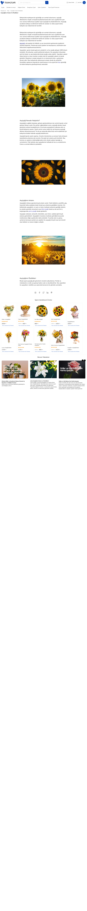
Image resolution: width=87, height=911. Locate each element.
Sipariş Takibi (71, 2)
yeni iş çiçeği (32, 211)
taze (59, 62)
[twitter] (43, 292)
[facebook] (39, 292)
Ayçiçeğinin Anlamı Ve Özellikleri (16, 10)
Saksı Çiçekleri (42, 7)
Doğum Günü (21, 7)
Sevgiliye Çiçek (31, 7)
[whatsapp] (35, 292)
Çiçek (2, 7)
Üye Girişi (79, 2)
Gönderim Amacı (11, 7)
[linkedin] (47, 292)
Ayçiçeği (22, 43)
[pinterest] (51, 292)
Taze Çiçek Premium (53, 7)
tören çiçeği (44, 209)
